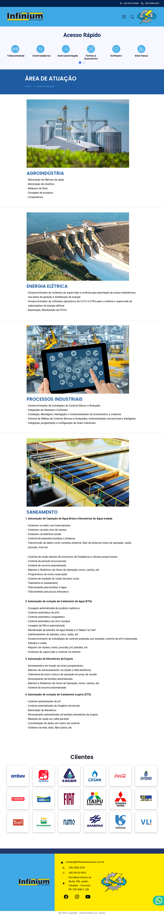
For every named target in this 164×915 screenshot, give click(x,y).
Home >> (31, 86)
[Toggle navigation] (124, 16)
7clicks (101, 912)
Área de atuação (46, 86)
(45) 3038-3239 (152, 3)
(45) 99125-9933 (131, 3)
